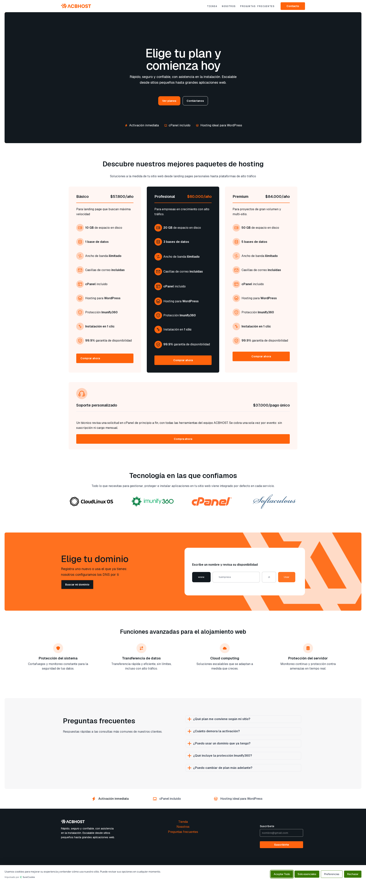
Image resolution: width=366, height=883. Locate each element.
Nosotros (229, 6)
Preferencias (331, 874)
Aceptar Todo (282, 874)
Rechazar (352, 874)
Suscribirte (281, 844)
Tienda (212, 6)
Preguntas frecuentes (257, 6)
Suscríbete (267, 826)
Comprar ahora (90, 358)
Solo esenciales (307, 874)
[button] (293, 6)
